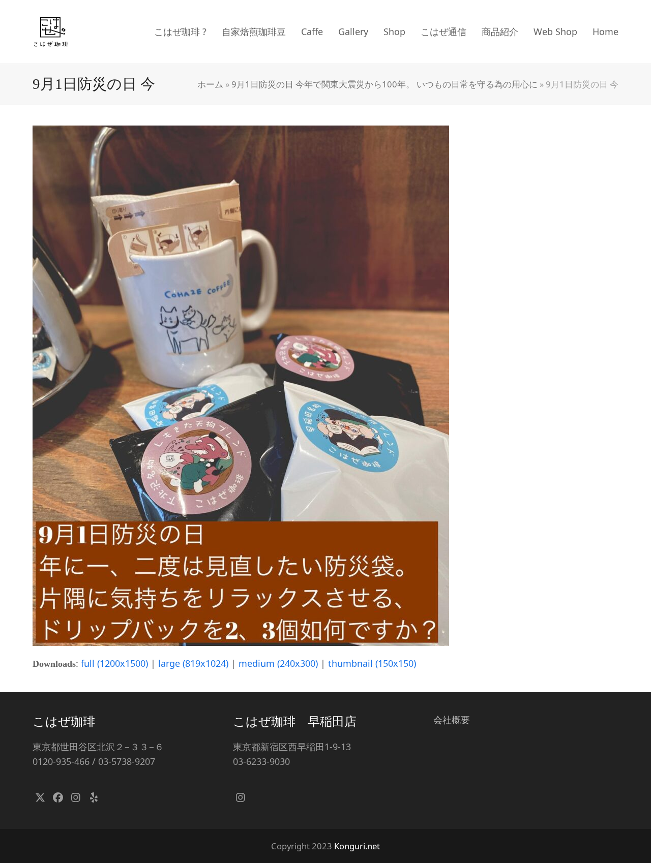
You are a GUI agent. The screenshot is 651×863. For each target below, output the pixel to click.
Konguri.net (357, 846)
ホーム (210, 84)
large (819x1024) (193, 663)
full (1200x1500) (114, 663)
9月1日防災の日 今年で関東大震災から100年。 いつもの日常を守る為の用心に (384, 84)
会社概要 (451, 720)
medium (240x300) (278, 663)
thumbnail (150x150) (372, 663)
